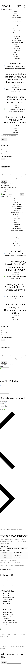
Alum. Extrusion (18, 555)
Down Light (7, 529)
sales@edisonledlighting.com (9, 187)
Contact (6, 189)
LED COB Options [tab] (22, 548)
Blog (5, 191)
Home (1, 529)
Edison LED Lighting (12, 6)
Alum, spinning (18, 552)
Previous (2, 366)
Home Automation (17, 19)
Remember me (6, 154)
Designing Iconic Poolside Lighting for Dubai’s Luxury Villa (15, 100)
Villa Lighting (17, 23)
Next (1, 383)
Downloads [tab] (9, 550)
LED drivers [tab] (15, 548)
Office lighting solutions (17, 25)
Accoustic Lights (16, 17)
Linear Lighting (17, 21)
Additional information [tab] (6, 548)
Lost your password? (6, 156)
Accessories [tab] (3, 550)
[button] (14, 441)
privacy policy (13, 178)
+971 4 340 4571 (5, 185)
